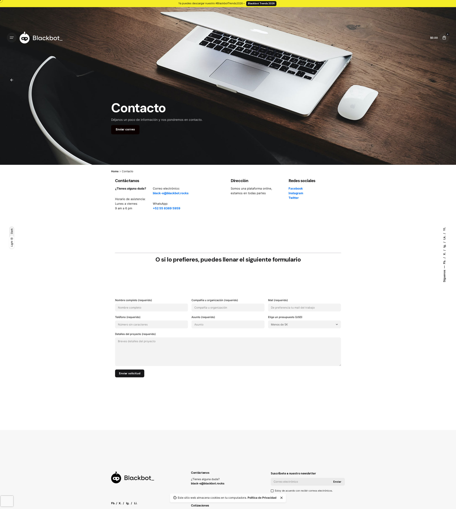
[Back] (12, 80)
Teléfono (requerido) (127, 317)
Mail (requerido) (278, 300)
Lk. (444, 237)
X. (444, 253)
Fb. (444, 261)
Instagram (296, 193)
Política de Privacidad (262, 497)
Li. (135, 503)
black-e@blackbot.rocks (207, 483)
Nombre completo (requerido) (133, 300)
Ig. (444, 246)
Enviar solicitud (129, 373)
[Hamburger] (12, 38)
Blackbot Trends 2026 (261, 3)
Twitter (294, 198)
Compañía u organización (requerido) (214, 300)
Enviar (337, 482)
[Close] (281, 497)
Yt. (444, 229)
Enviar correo (125, 129)
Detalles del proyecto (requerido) (135, 333)
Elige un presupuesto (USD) (285, 317)
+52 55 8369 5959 (166, 208)
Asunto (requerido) (203, 317)
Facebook (296, 188)
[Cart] (444, 38)
